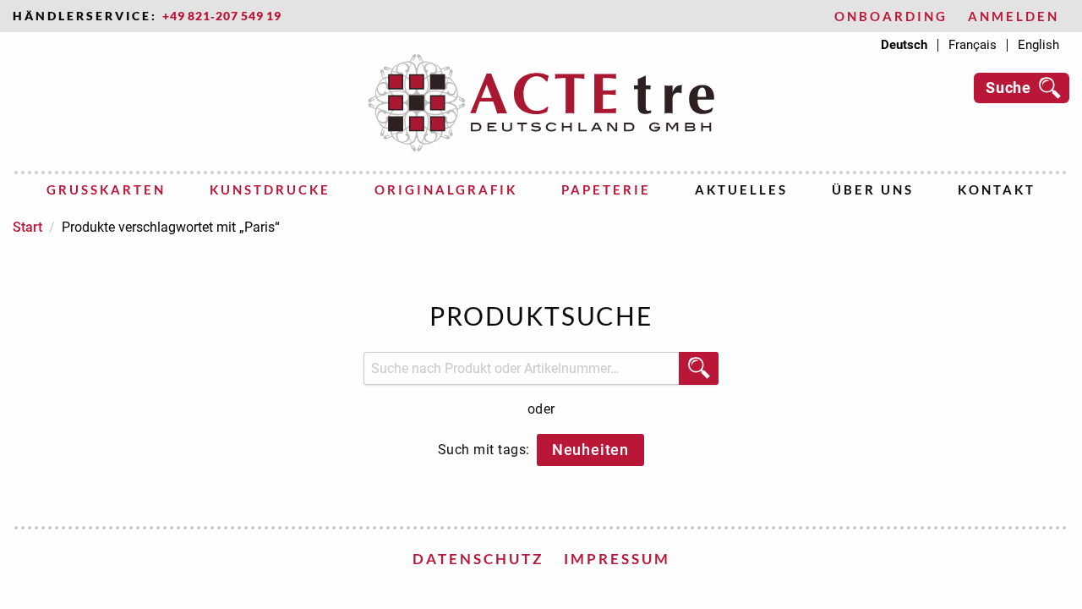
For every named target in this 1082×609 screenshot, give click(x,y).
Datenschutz (478, 559)
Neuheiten (590, 449)
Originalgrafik (445, 189)
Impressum (617, 559)
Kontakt (997, 189)
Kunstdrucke (270, 189)
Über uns (873, 189)
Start (27, 227)
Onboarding (891, 16)
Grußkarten (106, 189)
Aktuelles (741, 189)
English (1038, 45)
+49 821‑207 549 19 (221, 16)
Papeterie (606, 189)
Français (972, 45)
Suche (1008, 87)
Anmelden (1013, 16)
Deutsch (904, 45)
